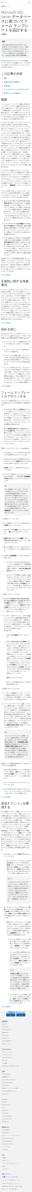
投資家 (3, 1166)
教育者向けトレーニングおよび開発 (10, 1088)
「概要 (22, 704)
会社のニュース (5, 1160)
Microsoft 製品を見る (6, 1041)
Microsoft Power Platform (7, 1144)
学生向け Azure (5, 1093)
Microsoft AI (4, 1102)
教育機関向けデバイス (7, 1077)
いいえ (21, 1015)
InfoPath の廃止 (10, 55)
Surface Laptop (5, 1026)
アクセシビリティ (6, 1169)
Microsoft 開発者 (5, 1129)
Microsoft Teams (5, 1121)
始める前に (7, 85)
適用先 (4, 34)
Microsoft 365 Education (7, 1082)
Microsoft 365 (5, 1113)
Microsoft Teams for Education (8, 1079)
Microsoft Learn (5, 1132)
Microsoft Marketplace (7, 1141)
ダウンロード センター (7, 1054)
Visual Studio (5, 1149)
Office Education (5, 1085)
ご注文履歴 (4, 1063)
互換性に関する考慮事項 (12, 82)
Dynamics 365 (5, 1110)
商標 (21, 1186)
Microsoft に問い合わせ (7, 1183)
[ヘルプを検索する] (6, 2)
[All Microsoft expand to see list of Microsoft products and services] (2, 2)
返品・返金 (4, 1060)
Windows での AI (5, 1038)
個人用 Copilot (5, 1035)
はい (10, 1015)
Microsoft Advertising (6, 1116)
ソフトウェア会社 (6, 1146)
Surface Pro (4, 1024)
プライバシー (16, 1183)
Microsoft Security (6, 1104)
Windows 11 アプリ (6, 1043)
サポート (4, 6)
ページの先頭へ (6, 274)
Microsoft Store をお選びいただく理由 (10, 1066)
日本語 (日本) (7, 1174)
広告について (5, 1189)
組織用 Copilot (5, 1032)
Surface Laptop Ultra (6, 1029)
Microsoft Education (6, 1074)
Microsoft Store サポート (7, 1057)
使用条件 (17, 1186)
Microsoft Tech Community (8, 1138)
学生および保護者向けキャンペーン (10, 1091)
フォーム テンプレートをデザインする (16, 89)
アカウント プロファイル (7, 1051)
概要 (5, 78)
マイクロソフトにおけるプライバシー (10, 1163)
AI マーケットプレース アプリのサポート (11, 1135)
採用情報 (4, 1157)
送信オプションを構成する (12, 93)
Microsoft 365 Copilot (6, 1119)
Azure (3, 1107)
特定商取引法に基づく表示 (8, 1186)
